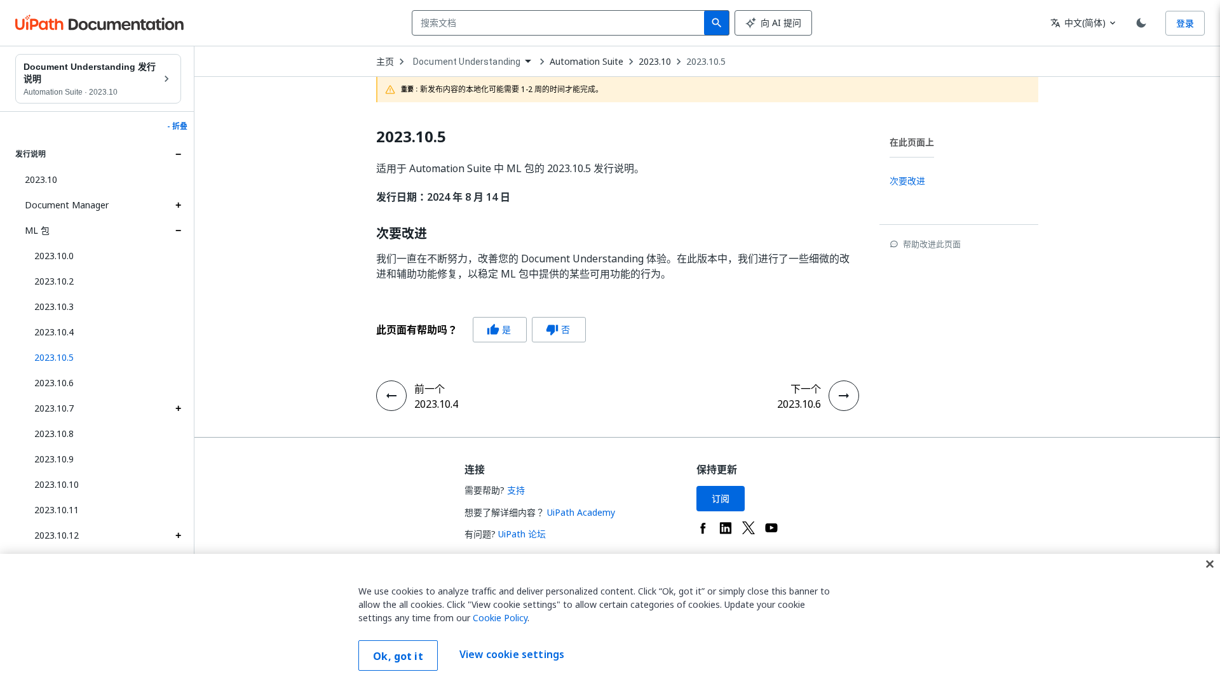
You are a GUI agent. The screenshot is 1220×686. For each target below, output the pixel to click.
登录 (1185, 23)
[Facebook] (702, 527)
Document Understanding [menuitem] (466, 62)
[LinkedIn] (725, 527)
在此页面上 (912, 142)
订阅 (720, 498)
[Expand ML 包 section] (178, 230)
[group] (481, 329)
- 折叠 (177, 126)
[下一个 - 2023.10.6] (844, 395)
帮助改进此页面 (932, 244)
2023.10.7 (54, 408)
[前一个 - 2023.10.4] (391, 395)
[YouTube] (771, 527)
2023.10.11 (56, 509)
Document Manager (67, 205)
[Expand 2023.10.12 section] (178, 535)
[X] (748, 527)
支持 (516, 490)
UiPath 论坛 (522, 534)
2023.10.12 (56, 535)
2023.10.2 (54, 281)
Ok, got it (398, 656)
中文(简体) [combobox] (1078, 22)
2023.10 (41, 179)
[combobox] (560, 22)
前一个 (429, 388)
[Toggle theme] (1141, 23)
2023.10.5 (706, 61)
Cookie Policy (500, 617)
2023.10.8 (54, 433)
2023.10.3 (54, 306)
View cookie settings (511, 654)
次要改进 (401, 234)
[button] (103, 357)
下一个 (805, 388)
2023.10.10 (56, 484)
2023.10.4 (54, 332)
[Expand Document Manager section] (178, 205)
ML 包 (37, 230)
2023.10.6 (54, 382)
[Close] (1210, 564)
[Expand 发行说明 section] (178, 154)
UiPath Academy (581, 512)
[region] (610, 620)
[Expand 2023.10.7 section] (178, 408)
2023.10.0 (54, 255)
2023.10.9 (54, 459)
